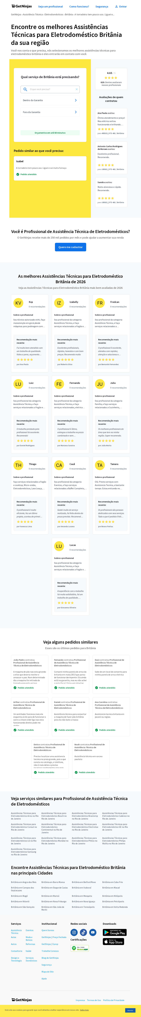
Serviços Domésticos (31, 959)
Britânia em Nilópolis (112, 895)
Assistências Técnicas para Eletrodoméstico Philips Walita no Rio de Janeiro (114, 841)
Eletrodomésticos (53, 14)
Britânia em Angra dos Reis (23, 882)
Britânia (69, 14)
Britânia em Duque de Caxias (54, 887)
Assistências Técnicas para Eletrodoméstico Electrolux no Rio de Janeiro (85, 827)
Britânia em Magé (19, 895)
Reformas (30, 944)
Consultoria (16, 951)
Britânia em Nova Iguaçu (83, 901)
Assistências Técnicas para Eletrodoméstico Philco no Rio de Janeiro (84, 841)
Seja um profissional (50, 6)
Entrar (123, 6)
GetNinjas (16, 14)
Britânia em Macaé (111, 887)
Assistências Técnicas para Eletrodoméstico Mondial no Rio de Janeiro (54, 841)
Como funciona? (79, 6)
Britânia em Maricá (50, 895)
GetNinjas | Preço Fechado (54, 937)
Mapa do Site (48, 971)
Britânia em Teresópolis (83, 907)
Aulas (13, 937)
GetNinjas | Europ (50, 944)
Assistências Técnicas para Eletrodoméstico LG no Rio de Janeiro (23, 841)
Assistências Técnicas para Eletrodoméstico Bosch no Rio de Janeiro (54, 816)
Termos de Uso (94, 1000)
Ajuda (44, 978)
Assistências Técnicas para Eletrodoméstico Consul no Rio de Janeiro (24, 827)
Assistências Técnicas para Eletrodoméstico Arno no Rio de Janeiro (25, 816)
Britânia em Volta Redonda (115, 907)
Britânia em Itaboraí (81, 887)
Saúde (28, 951)
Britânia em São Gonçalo (22, 907)
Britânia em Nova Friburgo (53, 901)
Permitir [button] (130, 1010)
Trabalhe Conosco (50, 951)
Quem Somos (48, 930)
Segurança (102, 6)
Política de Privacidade (113, 1000)
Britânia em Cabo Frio (112, 882)
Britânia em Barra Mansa (53, 882)
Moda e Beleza (29, 938)
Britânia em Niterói (20, 901)
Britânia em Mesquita (82, 895)
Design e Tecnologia (16, 959)
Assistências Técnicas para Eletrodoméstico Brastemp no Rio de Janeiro (85, 816)
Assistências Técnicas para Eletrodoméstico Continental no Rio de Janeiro (53, 828)
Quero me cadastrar (71, 247)
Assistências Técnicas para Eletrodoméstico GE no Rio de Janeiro (115, 827)
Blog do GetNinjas (50, 957)
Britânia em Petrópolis (113, 901)
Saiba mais (84, 1010)
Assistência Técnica (33, 14)
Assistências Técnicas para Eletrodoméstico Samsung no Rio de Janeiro (23, 852)
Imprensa (80, 1000)
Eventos (29, 930)
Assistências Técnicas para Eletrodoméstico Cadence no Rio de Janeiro (116, 816)
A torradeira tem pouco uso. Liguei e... (94, 14)
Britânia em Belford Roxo (84, 882)
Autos (14, 944)
